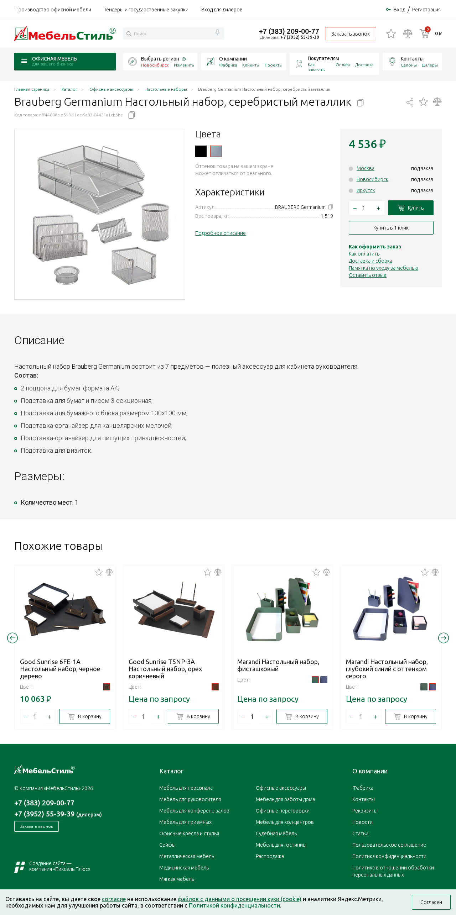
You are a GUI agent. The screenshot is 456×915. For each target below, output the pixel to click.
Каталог (171, 770)
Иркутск (366, 190)
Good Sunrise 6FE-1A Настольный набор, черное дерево (60, 668)
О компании (233, 59)
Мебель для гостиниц (280, 845)
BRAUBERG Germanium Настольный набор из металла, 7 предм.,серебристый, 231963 (216, 151)
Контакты (412, 59)
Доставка (364, 64)
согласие (114, 899)
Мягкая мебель (176, 879)
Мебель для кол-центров (285, 822)
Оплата (343, 64)
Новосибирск (372, 179)
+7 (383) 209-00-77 (289, 31)
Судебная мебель (276, 833)
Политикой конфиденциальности (234, 905)
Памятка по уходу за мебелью (383, 268)
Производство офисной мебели (53, 9)
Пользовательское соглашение (389, 845)
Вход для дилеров (222, 9)
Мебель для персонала (186, 788)
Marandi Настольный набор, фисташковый (278, 665)
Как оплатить (364, 254)
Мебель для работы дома (285, 799)
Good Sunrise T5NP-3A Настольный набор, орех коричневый (165, 668)
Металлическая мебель (186, 856)
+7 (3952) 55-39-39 (299, 37)
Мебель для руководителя (190, 799)
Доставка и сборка (370, 261)
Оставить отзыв (368, 275)
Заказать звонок (350, 34)
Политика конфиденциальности (389, 856)
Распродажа (270, 856)
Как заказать (316, 67)
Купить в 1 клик (391, 228)
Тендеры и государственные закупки (146, 9)
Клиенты (251, 65)
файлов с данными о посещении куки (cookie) (239, 899)
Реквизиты (365, 811)
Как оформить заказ (375, 246)
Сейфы (167, 845)
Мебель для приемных (185, 822)
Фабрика (228, 65)
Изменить (184, 65)
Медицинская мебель (184, 868)
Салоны (409, 65)
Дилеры (430, 65)
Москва (365, 168)
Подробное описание (220, 233)
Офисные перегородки (283, 811)
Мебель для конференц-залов (194, 811)
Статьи (360, 833)
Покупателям (323, 58)
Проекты (274, 65)
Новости (362, 822)
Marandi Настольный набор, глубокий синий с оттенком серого (387, 668)
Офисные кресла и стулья (189, 833)
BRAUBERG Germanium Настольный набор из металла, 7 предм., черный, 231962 (201, 151)
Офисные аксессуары (281, 788)
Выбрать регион (160, 59)
